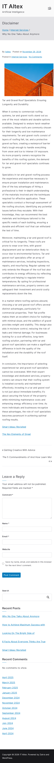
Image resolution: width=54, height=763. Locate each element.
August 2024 (9, 718)
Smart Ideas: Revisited (14, 426)
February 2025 (10, 687)
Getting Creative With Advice (19, 450)
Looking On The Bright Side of (18, 633)
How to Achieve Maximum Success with (23, 624)
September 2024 (11, 713)
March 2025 (8, 682)
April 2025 (8, 677)
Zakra (42, 754)
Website (6, 549)
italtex (8, 51)
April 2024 (8, 733)
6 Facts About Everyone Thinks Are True (23, 641)
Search (5, 590)
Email (5, 536)
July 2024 (7, 723)
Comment (7, 495)
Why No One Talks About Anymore (20, 616)
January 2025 (9, 692)
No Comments (35, 57)
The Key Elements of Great (16, 434)
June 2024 (8, 728)
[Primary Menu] (49, 8)
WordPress (7, 758)
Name (5, 523)
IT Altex (12, 6)
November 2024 (11, 702)
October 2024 (9, 708)
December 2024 (11, 697)
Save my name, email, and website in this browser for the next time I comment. (28, 563)
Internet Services (19, 57)
